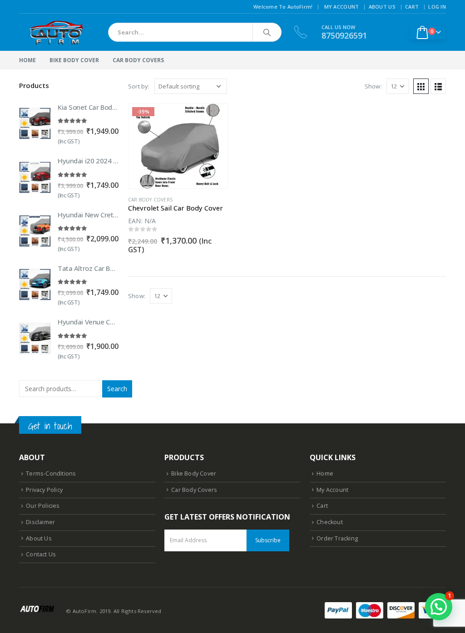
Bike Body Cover (74, 60)
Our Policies (42, 506)
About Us (382, 6)
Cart (412, 6)
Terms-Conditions (51, 473)
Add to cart (212, 118)
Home (27, 60)
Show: (373, 86)
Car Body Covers (138, 60)
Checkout (330, 522)
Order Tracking (337, 538)
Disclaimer (40, 522)
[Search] (267, 32)
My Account (341, 6)
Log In (437, 6)
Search (117, 388)
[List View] (438, 86)
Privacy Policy (44, 490)
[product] (35, 123)
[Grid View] (421, 86)
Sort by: (139, 86)
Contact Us (41, 554)
